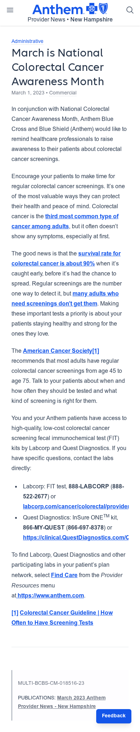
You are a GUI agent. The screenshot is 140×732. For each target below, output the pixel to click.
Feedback (114, 716)
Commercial (62, 93)
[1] (95, 351)
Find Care (64, 576)
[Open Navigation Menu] (10, 10)
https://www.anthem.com (50, 596)
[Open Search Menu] (130, 10)
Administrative (27, 41)
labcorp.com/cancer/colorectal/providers (78, 507)
